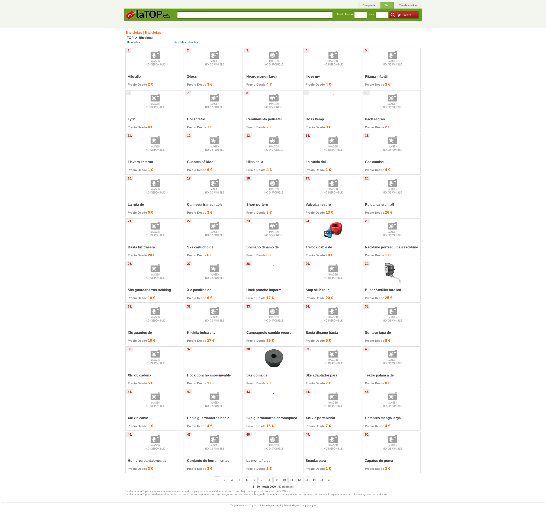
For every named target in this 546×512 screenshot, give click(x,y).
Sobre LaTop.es (291, 505)
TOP (130, 37)
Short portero (257, 204)
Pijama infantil (376, 76)
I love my (313, 76)
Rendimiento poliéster (264, 119)
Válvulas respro (318, 204)
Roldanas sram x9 (379, 204)
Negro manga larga (261, 76)
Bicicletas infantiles (186, 42)
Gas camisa (374, 162)
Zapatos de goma (379, 460)
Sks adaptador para (321, 375)
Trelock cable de (319, 247)
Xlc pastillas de (199, 290)
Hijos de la (254, 162)
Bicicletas (146, 37)
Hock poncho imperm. (264, 290)
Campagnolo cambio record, (269, 332)
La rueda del (316, 162)
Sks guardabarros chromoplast (271, 418)
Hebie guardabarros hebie (208, 418)
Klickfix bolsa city (201, 332)
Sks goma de (256, 375)
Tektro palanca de (379, 375)
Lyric (132, 119)
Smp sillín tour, (318, 290)
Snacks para (316, 460)
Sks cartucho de (200, 247)
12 (299, 479)
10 (284, 479)
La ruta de (136, 204)
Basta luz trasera (141, 247)
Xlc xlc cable (138, 418)
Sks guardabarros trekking (149, 290)
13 (306, 479)
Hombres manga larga (383, 418)
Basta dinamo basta (322, 332)
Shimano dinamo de (262, 247)
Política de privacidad (270, 505)
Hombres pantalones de (147, 460)
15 (321, 479)
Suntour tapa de (378, 332)
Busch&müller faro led (383, 290)
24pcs (192, 76)
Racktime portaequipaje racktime (391, 247)
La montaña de (258, 460)
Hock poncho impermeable (209, 375)
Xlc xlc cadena (139, 375)
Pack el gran (375, 119)
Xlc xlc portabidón (320, 418)
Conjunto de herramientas (208, 460)
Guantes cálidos (200, 162)
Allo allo (134, 76)
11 (291, 479)
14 (314, 479)
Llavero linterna (140, 162)
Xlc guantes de (140, 332)
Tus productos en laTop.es (243, 505)
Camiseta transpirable (204, 204)
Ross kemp (315, 119)
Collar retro (196, 119)
